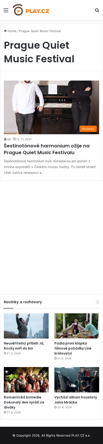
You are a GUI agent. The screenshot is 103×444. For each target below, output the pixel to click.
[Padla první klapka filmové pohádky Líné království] (76, 326)
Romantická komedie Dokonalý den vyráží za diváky (24, 402)
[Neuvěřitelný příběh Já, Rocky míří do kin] (26, 326)
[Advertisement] (51, 235)
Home (12, 31)
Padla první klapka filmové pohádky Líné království (73, 348)
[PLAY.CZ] (31, 10)
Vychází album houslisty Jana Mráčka (75, 400)
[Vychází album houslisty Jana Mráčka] (76, 379)
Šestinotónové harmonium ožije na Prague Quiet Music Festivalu (47, 149)
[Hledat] (97, 11)
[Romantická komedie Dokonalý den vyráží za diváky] (26, 379)
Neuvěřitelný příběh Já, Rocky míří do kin (24, 346)
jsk (9, 139)
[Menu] (6, 11)
